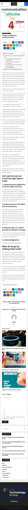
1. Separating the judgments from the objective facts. (13, 59)
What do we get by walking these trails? (13, 69)
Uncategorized (5, 477)
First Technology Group (16, 508)
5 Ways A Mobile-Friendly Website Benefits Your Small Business (14, 302)
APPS (3, 463)
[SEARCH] (24, 428)
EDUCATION (8, 33)
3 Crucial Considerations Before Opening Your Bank (13, 450)
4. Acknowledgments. (10, 67)
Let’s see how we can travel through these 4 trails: (14, 56)
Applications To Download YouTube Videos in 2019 (14, 310)
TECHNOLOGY (5, 475)
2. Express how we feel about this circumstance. (13, 62)
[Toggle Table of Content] (23, 54)
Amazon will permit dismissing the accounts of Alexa (13, 349)
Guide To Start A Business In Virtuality (11, 389)
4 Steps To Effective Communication (10, 284)
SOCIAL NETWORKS (6, 473)
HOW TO (4, 471)
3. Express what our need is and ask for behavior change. (14, 65)
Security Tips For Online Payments (10, 369)
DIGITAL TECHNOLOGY (7, 467)
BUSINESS (4, 33)
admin (4, 39)
